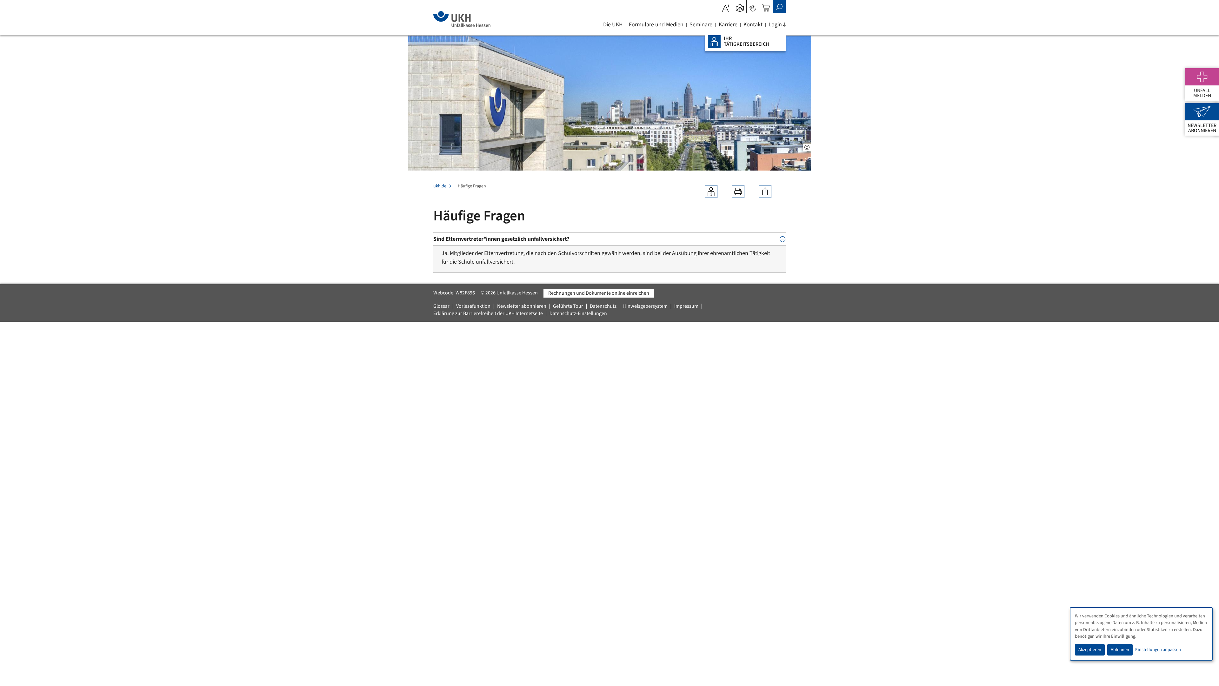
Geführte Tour (568, 306)
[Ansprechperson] (711, 191)
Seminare (700, 24)
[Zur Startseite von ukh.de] (461, 19)
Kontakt (753, 24)
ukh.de (439, 186)
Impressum (686, 306)
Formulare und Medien (656, 24)
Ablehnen (1120, 649)
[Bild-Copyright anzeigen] (807, 147)
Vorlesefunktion (473, 306)
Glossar (441, 306)
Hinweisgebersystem (645, 306)
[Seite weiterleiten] (765, 191)
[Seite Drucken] (738, 191)
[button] (740, 6)
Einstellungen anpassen (1158, 649)
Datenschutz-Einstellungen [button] (578, 313)
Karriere (728, 24)
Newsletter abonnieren (521, 306)
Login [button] (775, 24)
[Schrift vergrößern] (726, 6)
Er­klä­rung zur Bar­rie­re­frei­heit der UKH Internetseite (488, 313)
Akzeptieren (1089, 649)
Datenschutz (603, 306)
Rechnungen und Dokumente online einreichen (598, 293)
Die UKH (613, 24)
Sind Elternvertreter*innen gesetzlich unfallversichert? (501, 239)
